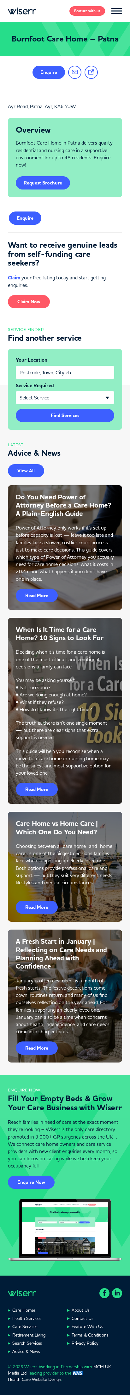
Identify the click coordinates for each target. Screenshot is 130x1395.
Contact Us (82, 1318)
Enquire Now (31, 1182)
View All (26, 471)
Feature (87, 11)
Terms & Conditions (90, 1335)
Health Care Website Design (34, 1379)
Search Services (27, 1343)
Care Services (25, 1326)
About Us (81, 1310)
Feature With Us (87, 1326)
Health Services (26, 1318)
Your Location (31, 360)
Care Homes (24, 1310)
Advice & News (26, 1351)
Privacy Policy (85, 1343)
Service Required (35, 385)
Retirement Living (28, 1335)
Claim (14, 277)
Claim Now (28, 302)
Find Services (65, 415)
